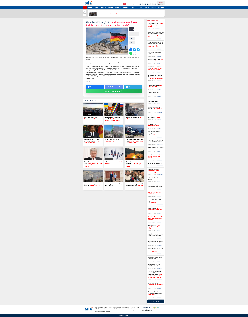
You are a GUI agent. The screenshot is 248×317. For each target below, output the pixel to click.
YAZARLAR (153, 7)
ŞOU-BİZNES (161, 7)
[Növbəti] (84, 14)
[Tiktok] (150, 4)
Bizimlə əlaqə (135, 4)
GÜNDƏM (90, 7)
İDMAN (133, 7)
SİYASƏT (97, 7)
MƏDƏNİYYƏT (126, 7)
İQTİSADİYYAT (118, 7)
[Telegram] (153, 4)
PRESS (140, 7)
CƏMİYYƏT (103, 7)
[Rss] (155, 4)
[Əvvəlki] (84, 11)
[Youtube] (148, 4)
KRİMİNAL (110, 7)
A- (132, 42)
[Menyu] (85, 7)
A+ (132, 38)
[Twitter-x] (143, 4)
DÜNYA (147, 7)
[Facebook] (140, 4)
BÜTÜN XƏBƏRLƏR (155, 301)
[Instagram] (145, 4)
